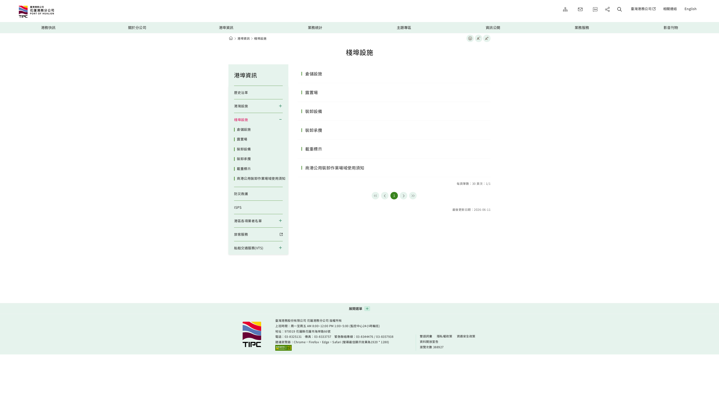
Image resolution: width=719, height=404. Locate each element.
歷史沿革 (241, 92)
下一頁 (403, 195)
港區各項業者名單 (248, 220)
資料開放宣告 (429, 341)
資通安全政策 (466, 336)
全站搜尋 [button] (619, 9)
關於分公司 (137, 27)
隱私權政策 (444, 336)
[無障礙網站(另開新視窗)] (283, 348)
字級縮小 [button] (478, 38)
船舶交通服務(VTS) (248, 247)
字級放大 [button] (487, 38)
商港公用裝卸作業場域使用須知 (261, 178)
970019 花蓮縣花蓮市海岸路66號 (308, 331)
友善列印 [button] (470, 38)
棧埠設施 (241, 119)
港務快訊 (48, 27)
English (691, 8)
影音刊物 (671, 27)
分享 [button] (607, 9)
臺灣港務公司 (641, 8)
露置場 (242, 139)
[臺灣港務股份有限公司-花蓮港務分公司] (50, 12)
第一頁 (375, 195)
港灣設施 (241, 105)
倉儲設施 (244, 129)
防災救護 (241, 193)
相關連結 (670, 8)
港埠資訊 (226, 27)
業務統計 (315, 27)
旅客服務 (241, 234)
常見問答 (595, 9)
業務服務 (582, 27)
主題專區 (404, 27)
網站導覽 (565, 9)
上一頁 (385, 195)
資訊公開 (493, 27)
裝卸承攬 (244, 158)
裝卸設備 (244, 148)
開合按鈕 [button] (282, 106)
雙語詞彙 (426, 336)
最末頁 (413, 195)
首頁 (230, 38)
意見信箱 (580, 9)
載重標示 (244, 168)
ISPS (238, 207)
